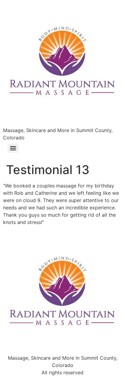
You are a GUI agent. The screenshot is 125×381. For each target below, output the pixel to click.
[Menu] (13, 148)
